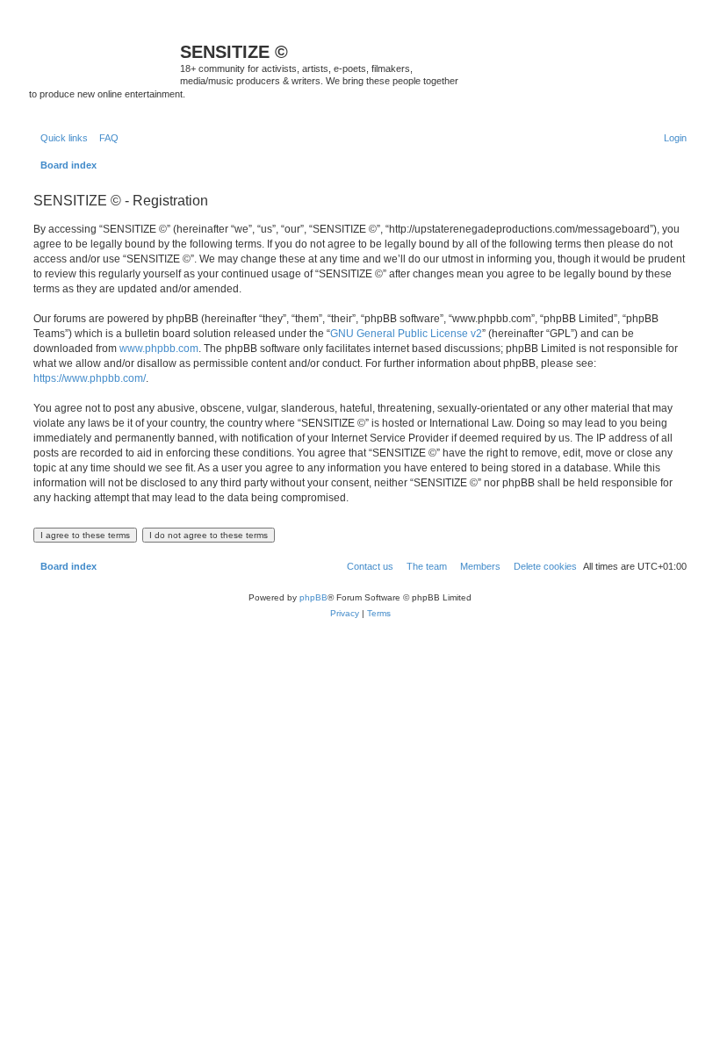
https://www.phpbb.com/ (89, 378)
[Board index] (104, 57)
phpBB (313, 597)
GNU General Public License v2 (406, 333)
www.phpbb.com (158, 348)
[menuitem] (105, 137)
